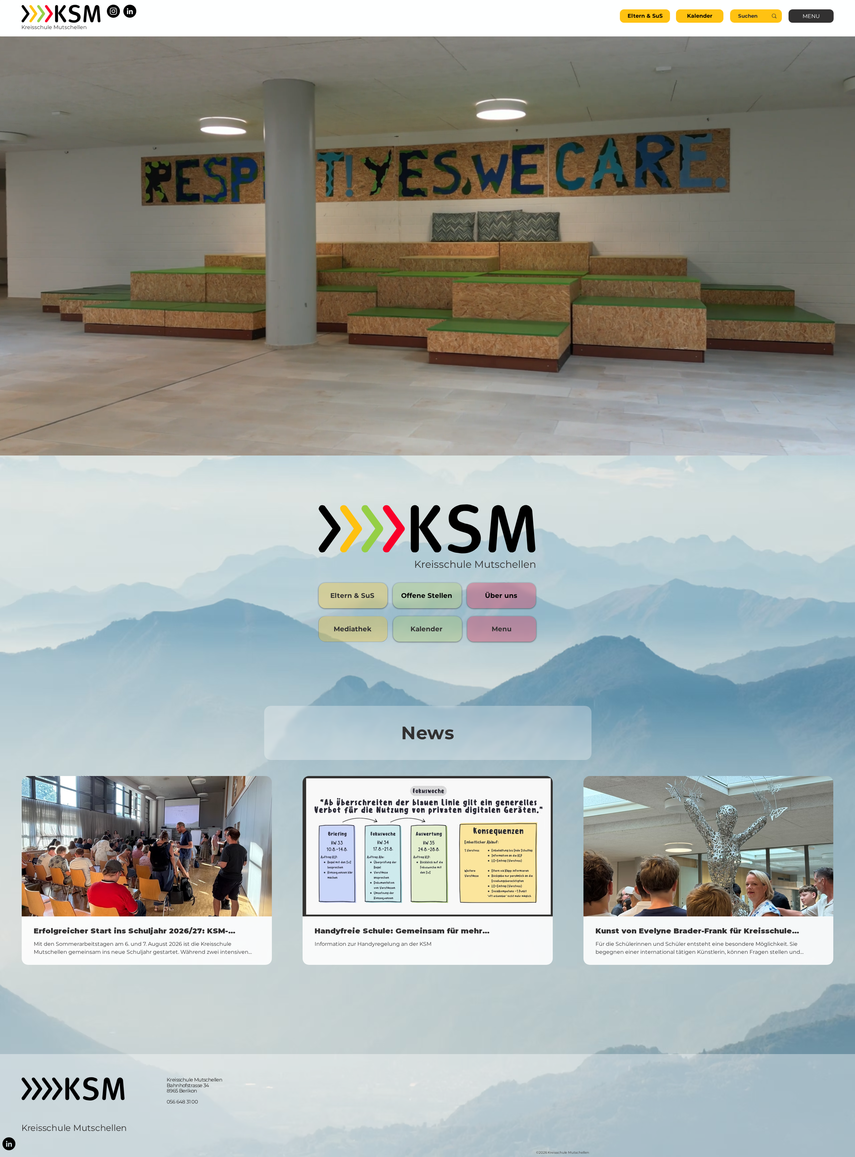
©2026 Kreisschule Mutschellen (562, 1152)
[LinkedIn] (129, 11)
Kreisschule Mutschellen (74, 1128)
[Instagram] (113, 11)
